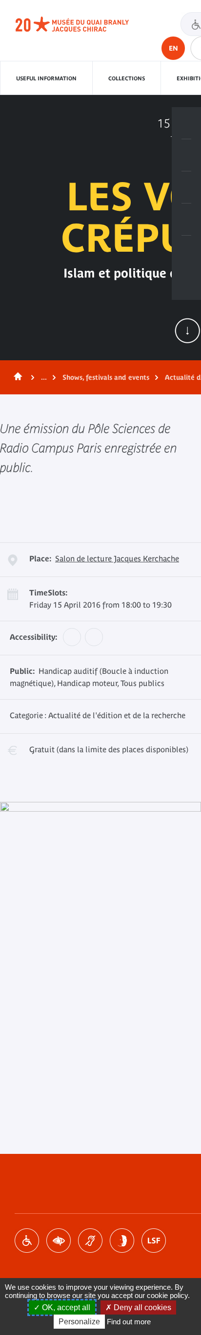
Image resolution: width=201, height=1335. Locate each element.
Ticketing (186, 123)
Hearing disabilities (90, 1240)
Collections (126, 78)
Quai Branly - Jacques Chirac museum (83, 24)
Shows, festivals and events (105, 377)
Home (16, 377)
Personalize (79, 1321)
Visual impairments (58, 1240)
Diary (186, 187)
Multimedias (186, 220)
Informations (186, 155)
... (44, 377)
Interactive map (186, 252)
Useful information (46, 78)
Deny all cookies (141, 1307)
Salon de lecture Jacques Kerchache (117, 558)
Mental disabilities (122, 1240)
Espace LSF (153, 1240)
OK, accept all (65, 1307)
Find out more (129, 1321)
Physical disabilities (27, 1240)
